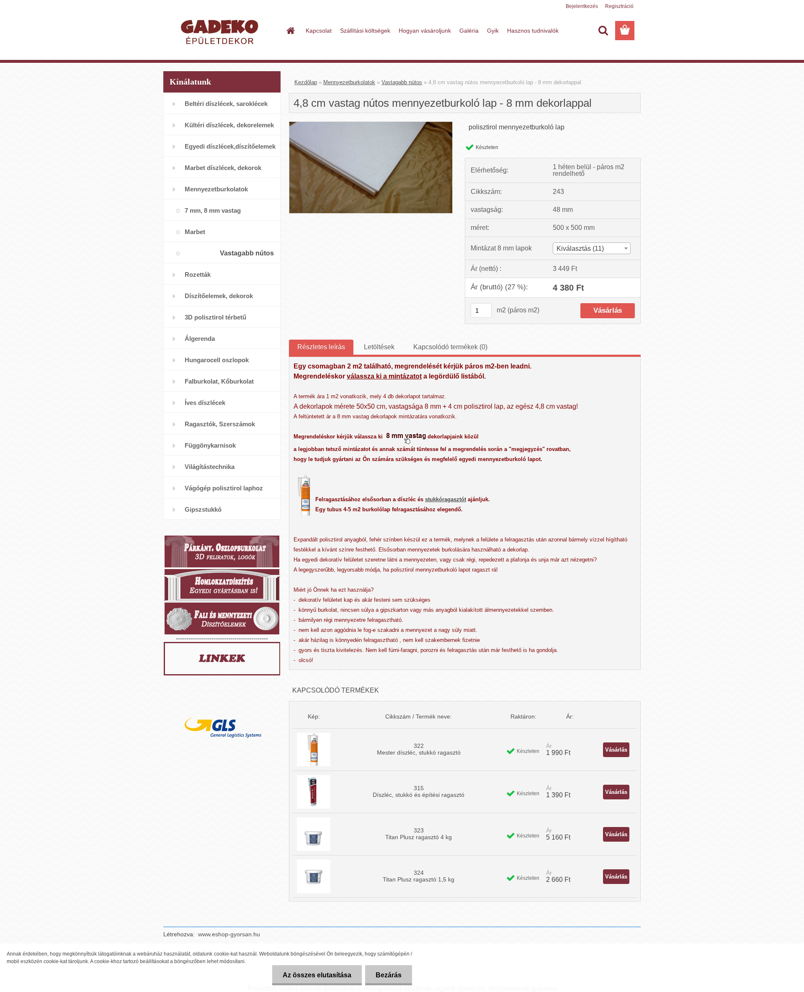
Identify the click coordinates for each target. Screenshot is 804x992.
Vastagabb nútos (401, 82)
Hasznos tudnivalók (533, 30)
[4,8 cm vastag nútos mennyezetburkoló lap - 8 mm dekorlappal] (370, 125)
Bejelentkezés (582, 6)
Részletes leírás (321, 346)
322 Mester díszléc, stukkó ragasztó (419, 749)
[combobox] (592, 248)
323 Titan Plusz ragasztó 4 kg (418, 833)
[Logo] (220, 31)
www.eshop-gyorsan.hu (229, 934)
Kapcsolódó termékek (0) (450, 346)
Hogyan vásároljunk (425, 30)
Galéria (469, 30)
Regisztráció (619, 6)
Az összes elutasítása (317, 975)
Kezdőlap (305, 82)
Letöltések (379, 346)
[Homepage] (289, 30)
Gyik (493, 30)
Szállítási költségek (365, 30)
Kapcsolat (319, 30)
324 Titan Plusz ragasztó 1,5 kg (418, 876)
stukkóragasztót (445, 499)
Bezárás (389, 975)
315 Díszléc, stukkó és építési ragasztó (418, 791)
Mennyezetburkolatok (349, 82)
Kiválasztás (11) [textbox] (580, 248)
